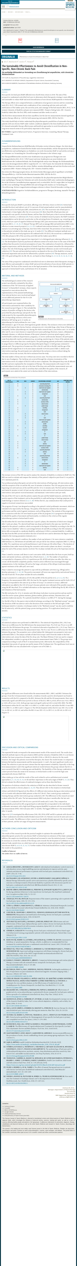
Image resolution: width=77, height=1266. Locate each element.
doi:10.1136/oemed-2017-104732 (17, 897)
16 (66, 256)
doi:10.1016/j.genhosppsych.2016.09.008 (20, 1056)
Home (3, 12)
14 (64, 256)
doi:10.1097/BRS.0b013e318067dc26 (18, 928)
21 (3, 242)
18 (71, 256)
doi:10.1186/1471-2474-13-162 (16, 887)
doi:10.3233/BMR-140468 (15, 967)
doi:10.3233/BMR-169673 (15, 1074)
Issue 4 (27, 12)
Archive (10, 12)
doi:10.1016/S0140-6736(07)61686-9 (18, 947)
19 (10, 251)
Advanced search (14, 6)
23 (33, 226)
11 (31, 226)
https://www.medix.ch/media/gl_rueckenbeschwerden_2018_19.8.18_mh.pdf (32, 1044)
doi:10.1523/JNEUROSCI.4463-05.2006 (19, 976)
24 (61, 205)
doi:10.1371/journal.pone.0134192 (18, 1031)
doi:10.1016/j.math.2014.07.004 (17, 1013)
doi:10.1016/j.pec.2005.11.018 (16, 938)
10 (19, 224)
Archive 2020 (19, 12)
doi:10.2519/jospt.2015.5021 (16, 876)
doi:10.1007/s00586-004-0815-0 (17, 1006)
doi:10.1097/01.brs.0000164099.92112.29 (20, 903)
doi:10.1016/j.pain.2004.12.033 (16, 1040)
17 (22, 224)
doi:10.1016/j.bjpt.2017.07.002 (16, 997)
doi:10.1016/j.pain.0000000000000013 (19, 958)
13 (61, 256)
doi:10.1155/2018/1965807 (15, 910)
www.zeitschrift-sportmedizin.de (10, 2)
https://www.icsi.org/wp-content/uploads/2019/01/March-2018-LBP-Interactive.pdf (35, 1065)
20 (43, 210)
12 (71, 239)
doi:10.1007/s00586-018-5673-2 (17, 1022)
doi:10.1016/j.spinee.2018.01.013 (17, 919)
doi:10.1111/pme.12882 (14, 988)
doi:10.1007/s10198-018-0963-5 (17, 1083)
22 (42, 231)
